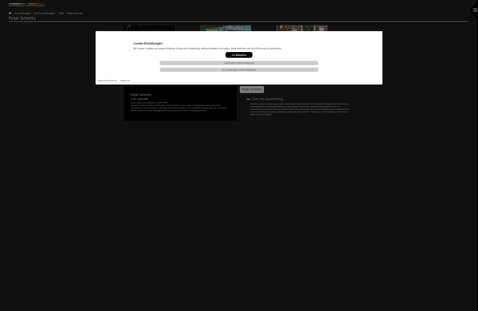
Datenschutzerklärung (107, 80)
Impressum (125, 80)
